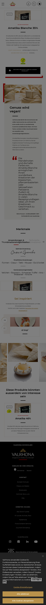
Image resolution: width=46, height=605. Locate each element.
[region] (23, 579)
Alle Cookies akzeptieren (23, 601)
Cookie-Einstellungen (23, 587)
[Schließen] (43, 556)
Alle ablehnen (23, 594)
